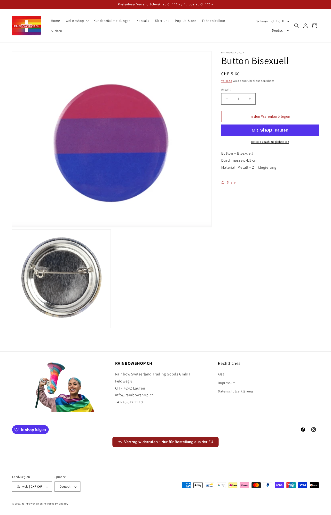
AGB (221, 374)
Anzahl (225, 89)
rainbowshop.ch (32, 504)
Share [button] (231, 182)
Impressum (227, 383)
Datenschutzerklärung (235, 391)
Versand (226, 81)
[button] (77, 21)
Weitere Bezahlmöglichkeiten (270, 141)
